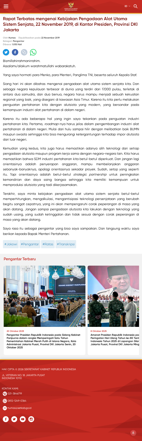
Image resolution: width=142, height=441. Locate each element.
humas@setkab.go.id (19, 407)
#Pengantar (30, 244)
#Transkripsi (66, 244)
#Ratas (48, 244)
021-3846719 (14, 393)
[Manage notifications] (133, 433)
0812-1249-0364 (16, 400)
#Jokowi (10, 244)
